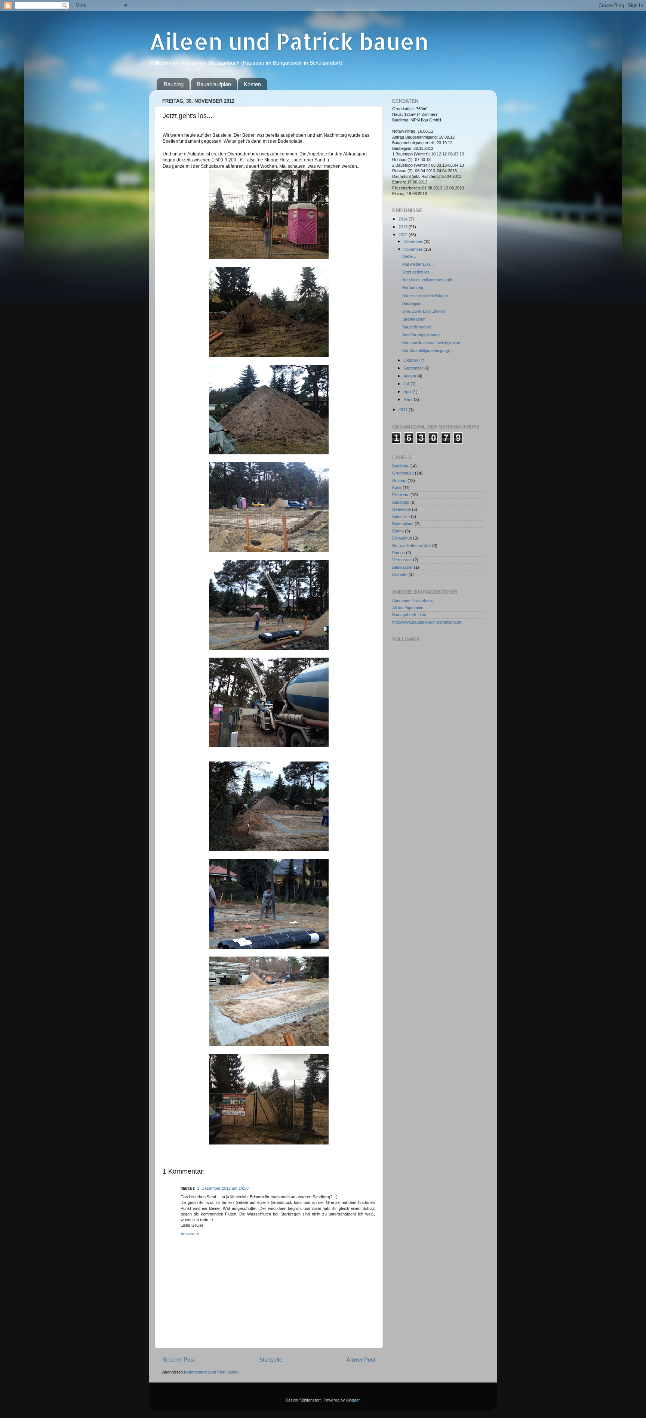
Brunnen (399, 574)
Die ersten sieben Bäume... (426, 295)
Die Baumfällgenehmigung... (427, 350)
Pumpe (398, 552)
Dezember (413, 241)
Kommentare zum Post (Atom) (211, 1372)
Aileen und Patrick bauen (288, 41)
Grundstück (403, 473)
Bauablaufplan (214, 84)
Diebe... (409, 256)
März (408, 399)
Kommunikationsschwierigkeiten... (433, 342)
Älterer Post (361, 1359)
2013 (404, 227)
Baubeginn (411, 303)
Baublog (174, 84)
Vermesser (402, 559)
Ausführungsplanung (421, 335)
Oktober (411, 360)
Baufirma (400, 466)
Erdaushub (402, 538)
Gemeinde (401, 509)
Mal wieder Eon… (418, 264)
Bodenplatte (402, 524)
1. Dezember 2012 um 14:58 (223, 1188)
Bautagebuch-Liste (409, 614)
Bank (397, 487)
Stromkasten (413, 319)
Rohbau (399, 480)
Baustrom (401, 516)
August (410, 376)
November (413, 249)
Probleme (400, 494)
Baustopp (400, 502)
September (413, 368)
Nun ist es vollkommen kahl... (428, 280)
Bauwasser (402, 567)
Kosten (252, 84)
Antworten (190, 1234)
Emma (398, 531)
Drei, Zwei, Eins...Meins (423, 311)
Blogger (353, 1400)
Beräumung (412, 287)
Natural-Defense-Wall (411, 545)
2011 (404, 409)
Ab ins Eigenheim (407, 607)
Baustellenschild (416, 327)
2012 (404, 234)
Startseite (270, 1359)
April (407, 391)
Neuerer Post (178, 1359)
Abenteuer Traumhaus (412, 600)
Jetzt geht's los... (417, 272)
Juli (406, 383)
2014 (404, 219)
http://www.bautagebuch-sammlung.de (426, 622)
